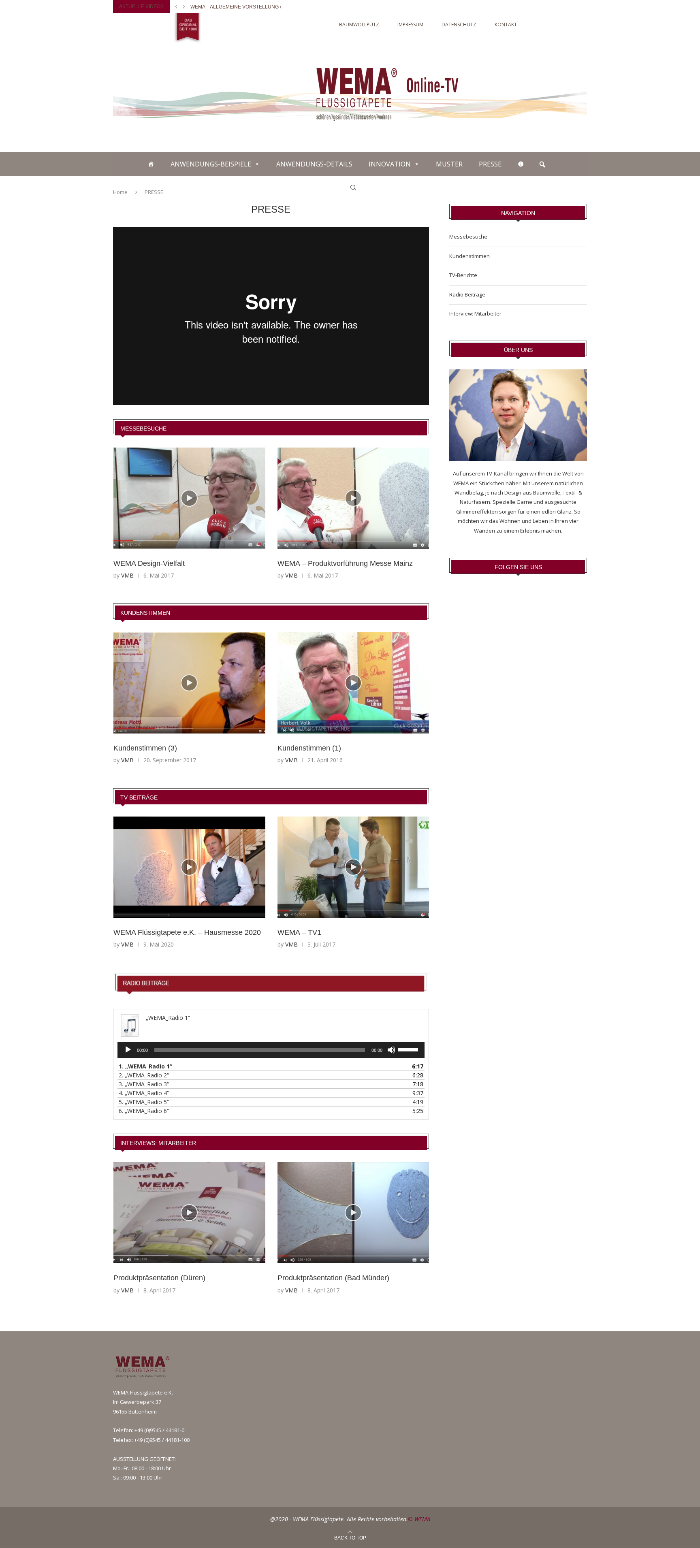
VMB (127, 575)
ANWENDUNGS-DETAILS (314, 164)
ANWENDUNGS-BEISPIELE (211, 164)
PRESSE (490, 164)
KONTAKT (506, 24)
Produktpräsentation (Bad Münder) (333, 1278)
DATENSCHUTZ (459, 24)
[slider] (409, 1049)
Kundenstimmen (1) (309, 748)
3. (144, 1084)
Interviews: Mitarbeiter (158, 1143)
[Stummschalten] (391, 1050)
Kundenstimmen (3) (145, 748)
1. (145, 1066)
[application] (271, 1050)
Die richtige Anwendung (223, 7)
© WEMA (419, 1519)
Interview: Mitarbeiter (475, 313)
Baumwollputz (359, 24)
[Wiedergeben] (128, 1050)
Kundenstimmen (145, 613)
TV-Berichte (463, 275)
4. (144, 1093)
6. (144, 1111)
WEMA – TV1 (299, 932)
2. (144, 1075)
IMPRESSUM (410, 24)
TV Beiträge (139, 797)
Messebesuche (143, 428)
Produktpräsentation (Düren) (159, 1278)
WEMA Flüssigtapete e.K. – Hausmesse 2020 (187, 932)
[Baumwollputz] (151, 164)
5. (144, 1102)
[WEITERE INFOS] (521, 164)
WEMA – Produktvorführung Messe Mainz (345, 563)
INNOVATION (390, 164)
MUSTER (449, 164)
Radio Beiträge (467, 294)
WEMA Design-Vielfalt (149, 563)
